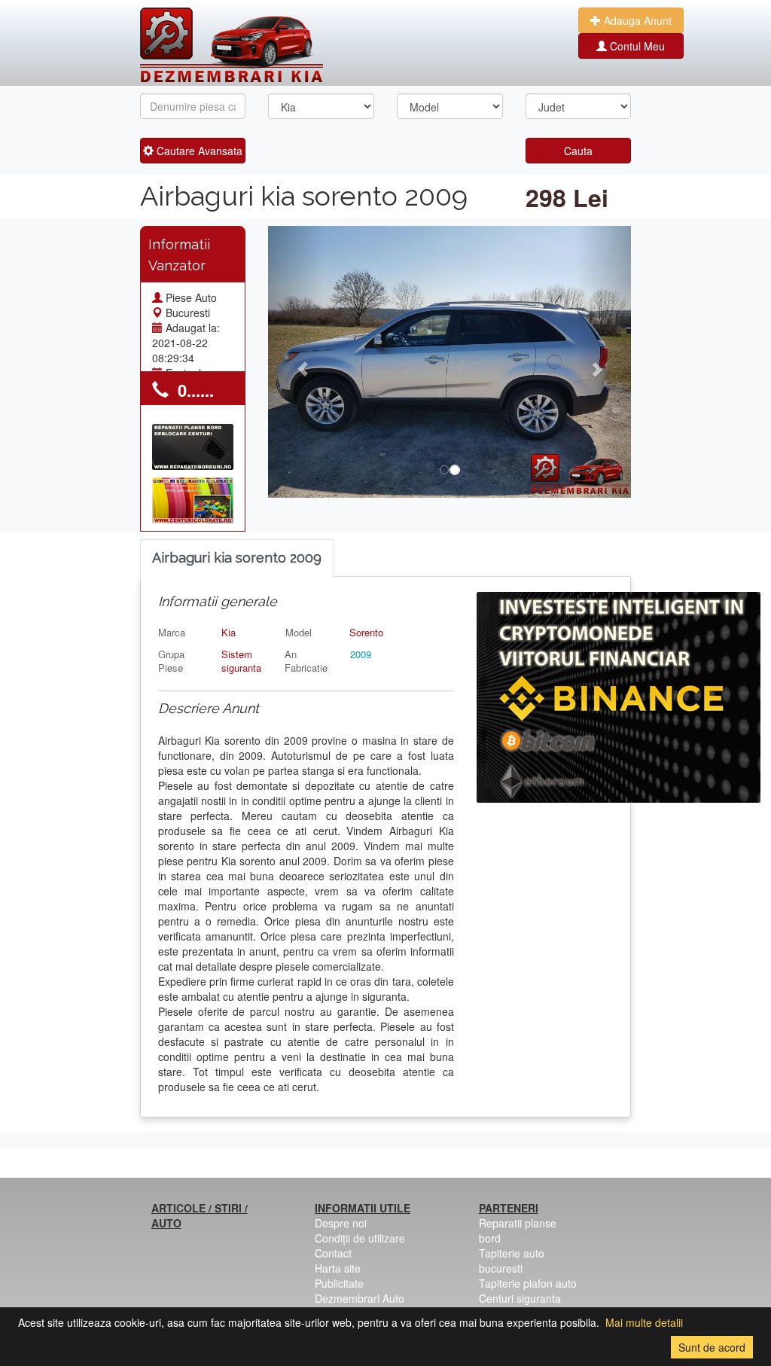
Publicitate (339, 1283)
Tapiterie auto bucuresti (511, 1261)
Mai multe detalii (644, 1322)
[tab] (237, 558)
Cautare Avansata (198, 150)
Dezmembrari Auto (359, 1298)
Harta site (338, 1268)
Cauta (578, 150)
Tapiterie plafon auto (528, 1283)
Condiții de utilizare (360, 1238)
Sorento (366, 632)
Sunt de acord (711, 1347)
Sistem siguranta (241, 661)
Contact (333, 1253)
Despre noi (341, 1222)
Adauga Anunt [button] (636, 20)
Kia (228, 632)
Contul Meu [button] (636, 45)
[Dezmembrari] (231, 45)
